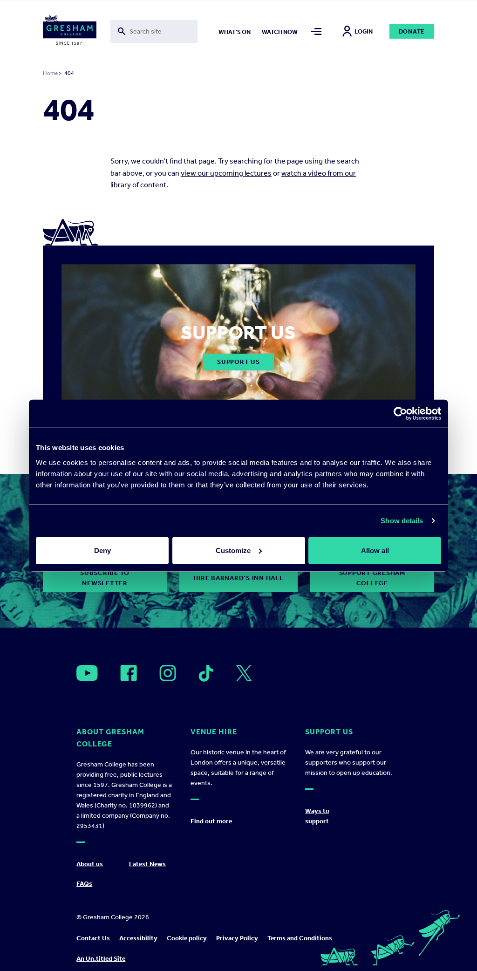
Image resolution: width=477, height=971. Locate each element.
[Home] (69, 32)
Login (363, 31)
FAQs (84, 884)
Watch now (280, 31)
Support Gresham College (372, 578)
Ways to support (317, 816)
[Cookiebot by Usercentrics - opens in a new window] (400, 414)
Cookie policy (187, 938)
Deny (102, 550)
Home (50, 73)
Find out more (211, 821)
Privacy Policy (237, 938)
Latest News (147, 864)
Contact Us (93, 938)
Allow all (375, 550)
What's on (234, 31)
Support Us (238, 362)
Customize (233, 550)
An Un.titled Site (100, 959)
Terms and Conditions (299, 938)
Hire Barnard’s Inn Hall (238, 578)
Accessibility (138, 938)
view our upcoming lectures (226, 173)
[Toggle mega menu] (316, 31)
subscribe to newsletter (104, 578)
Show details (402, 521)
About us (89, 864)
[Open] (87, 673)
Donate (412, 31)
